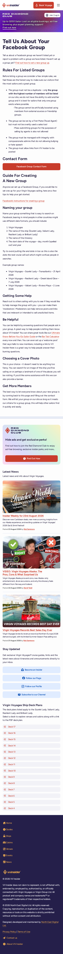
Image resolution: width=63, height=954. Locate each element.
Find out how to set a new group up (32, 62)
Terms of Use (24, 931)
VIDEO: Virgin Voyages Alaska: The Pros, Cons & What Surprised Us (22, 573)
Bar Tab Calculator (50, 336)
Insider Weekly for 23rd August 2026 (23, 515)
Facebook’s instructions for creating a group (24, 201)
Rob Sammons (29, 529)
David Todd (28, 588)
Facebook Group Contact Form (31, 166)
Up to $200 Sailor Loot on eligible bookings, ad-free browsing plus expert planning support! (30, 24)
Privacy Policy (9, 931)
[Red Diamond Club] (15, 15)
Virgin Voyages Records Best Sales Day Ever (27, 630)
